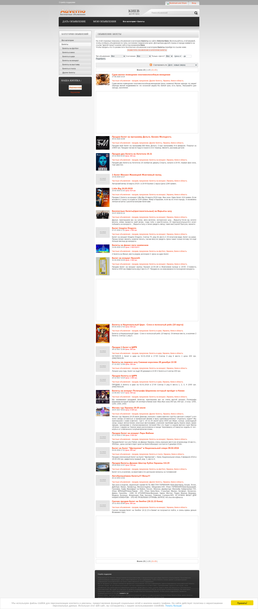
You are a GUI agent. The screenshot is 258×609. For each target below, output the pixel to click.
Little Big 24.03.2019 (122, 188)
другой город (134, 14)
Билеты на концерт (70, 60)
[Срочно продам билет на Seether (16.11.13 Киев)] (103, 502)
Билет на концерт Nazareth (126, 258)
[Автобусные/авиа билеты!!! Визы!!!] (103, 476)
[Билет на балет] (103, 448)
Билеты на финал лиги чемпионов (130, 245)
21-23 (154, 70)
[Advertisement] (137, 112)
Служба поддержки (67, 2)
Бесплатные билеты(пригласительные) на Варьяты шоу (142, 211)
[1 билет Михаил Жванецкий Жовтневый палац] (103, 175)
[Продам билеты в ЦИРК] (103, 376)
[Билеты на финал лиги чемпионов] (103, 245)
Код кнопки (75, 92)
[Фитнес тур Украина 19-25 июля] (103, 408)
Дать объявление (74, 21)
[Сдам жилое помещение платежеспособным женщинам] (103, 75)
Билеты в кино (68, 52)
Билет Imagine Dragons (124, 228)
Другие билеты (68, 73)
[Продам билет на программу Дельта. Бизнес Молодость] (103, 137)
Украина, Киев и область (173, 81)
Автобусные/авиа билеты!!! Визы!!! (131, 476)
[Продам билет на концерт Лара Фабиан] (103, 433)
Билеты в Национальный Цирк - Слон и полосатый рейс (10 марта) (147, 324)
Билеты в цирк (68, 56)
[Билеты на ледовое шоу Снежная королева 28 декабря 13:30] (103, 362)
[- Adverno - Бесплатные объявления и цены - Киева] (73, 12)
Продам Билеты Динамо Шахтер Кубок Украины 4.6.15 (140, 463)
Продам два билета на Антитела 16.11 (132, 154)
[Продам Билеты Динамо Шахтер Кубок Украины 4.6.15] (103, 463)
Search (196, 13)
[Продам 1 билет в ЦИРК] (103, 347)
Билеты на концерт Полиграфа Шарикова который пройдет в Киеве (148, 390)
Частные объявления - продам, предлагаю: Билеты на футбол (138, 251)
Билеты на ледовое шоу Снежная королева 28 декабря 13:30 (144, 362)
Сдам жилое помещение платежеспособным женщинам (141, 74)
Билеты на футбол (70, 48)
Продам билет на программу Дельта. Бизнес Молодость (142, 137)
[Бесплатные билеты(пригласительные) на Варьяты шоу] (103, 211)
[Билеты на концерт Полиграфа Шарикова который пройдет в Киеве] (103, 391)
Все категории (129, 21)
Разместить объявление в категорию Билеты (147, 50)
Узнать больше (173, 605)
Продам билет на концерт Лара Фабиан (133, 433)
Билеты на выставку (71, 65)
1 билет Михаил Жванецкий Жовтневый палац (136, 175)
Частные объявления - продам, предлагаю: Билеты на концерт (139, 160)
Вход (194, 3)
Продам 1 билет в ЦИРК (124, 347)
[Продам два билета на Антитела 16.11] (103, 154)
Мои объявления (104, 21)
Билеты (141, 21)
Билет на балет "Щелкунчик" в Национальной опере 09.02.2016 (145, 448)
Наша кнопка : (71, 80)
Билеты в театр (69, 69)
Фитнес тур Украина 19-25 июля (128, 407)
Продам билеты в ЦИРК (124, 376)
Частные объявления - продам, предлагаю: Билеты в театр (137, 454)
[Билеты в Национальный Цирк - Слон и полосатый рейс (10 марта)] (103, 325)
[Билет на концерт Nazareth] (103, 258)
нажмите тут (123, 593)
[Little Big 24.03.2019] (103, 189)
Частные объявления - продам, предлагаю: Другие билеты (137, 81)
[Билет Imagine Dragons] (103, 228)
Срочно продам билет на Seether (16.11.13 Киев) (137, 501)
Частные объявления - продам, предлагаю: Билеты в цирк (137, 331)
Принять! (242, 603)
